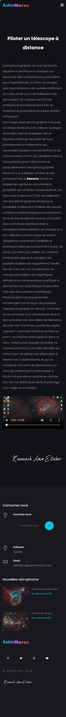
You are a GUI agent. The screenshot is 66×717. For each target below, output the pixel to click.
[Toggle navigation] (62, 5)
